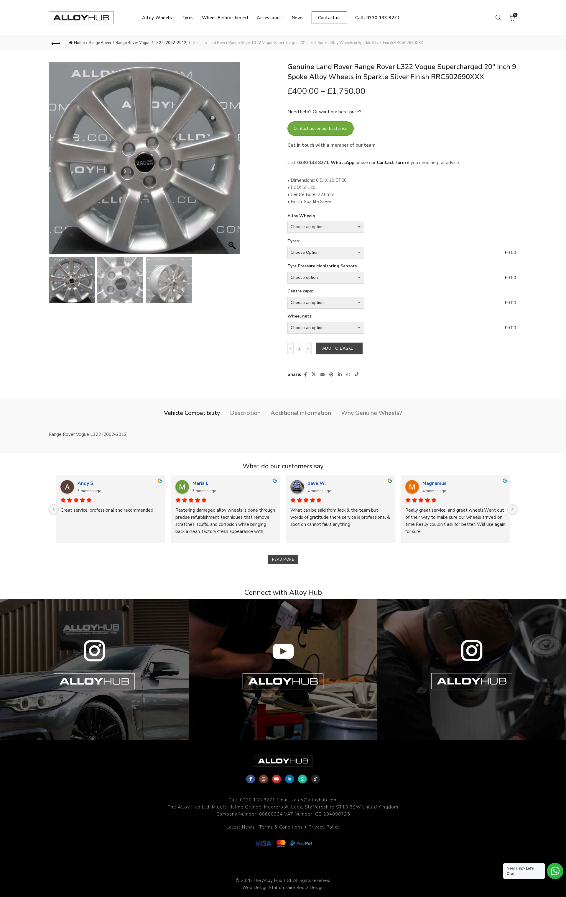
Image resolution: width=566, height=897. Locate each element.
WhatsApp (342, 163)
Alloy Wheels (157, 18)
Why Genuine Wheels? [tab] (371, 413)
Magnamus (434, 483)
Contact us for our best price (321, 128)
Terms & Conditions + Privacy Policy (299, 827)
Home (79, 42)
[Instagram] (263, 779)
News (298, 18)
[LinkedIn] (289, 779)
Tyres (188, 18)
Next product (510, 43)
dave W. (316, 483)
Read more (283, 559)
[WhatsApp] (302, 779)
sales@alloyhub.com (315, 800)
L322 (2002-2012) (170, 42)
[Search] (498, 17)
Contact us (329, 18)
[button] (232, 160)
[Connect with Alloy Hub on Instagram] (94, 669)
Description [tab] (245, 413)
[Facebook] (250, 779)
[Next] (512, 509)
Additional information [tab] (301, 413)
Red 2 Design (310, 888)
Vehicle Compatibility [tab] (192, 413)
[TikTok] (315, 779)
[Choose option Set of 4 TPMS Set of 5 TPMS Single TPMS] (394, 278)
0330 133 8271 (257, 800)
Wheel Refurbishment (225, 18)
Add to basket (339, 348)
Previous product (495, 43)
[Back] (56, 43)
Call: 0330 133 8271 (377, 18)
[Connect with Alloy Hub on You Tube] (283, 669)
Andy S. (86, 483)
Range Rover (100, 42)
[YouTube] (276, 779)
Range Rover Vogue (133, 42)
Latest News (240, 827)
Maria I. (200, 483)
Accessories (269, 18)
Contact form (391, 163)
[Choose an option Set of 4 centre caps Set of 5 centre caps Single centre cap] (394, 303)
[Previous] (54, 509)
